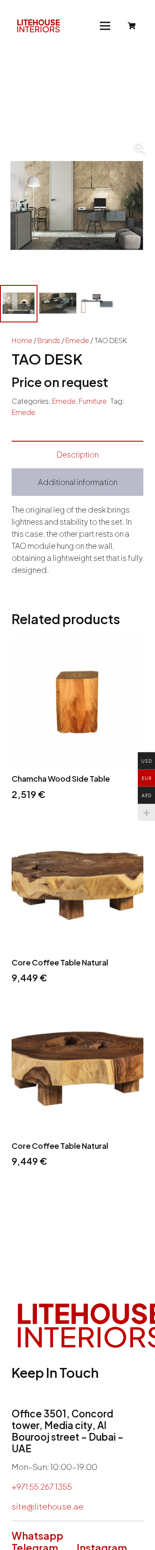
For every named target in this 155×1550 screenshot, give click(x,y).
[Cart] (132, 26)
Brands (48, 340)
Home (22, 340)
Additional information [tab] (78, 482)
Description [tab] (77, 454)
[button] (139, 148)
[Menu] (105, 26)
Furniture (93, 400)
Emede (77, 340)
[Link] (39, 26)
